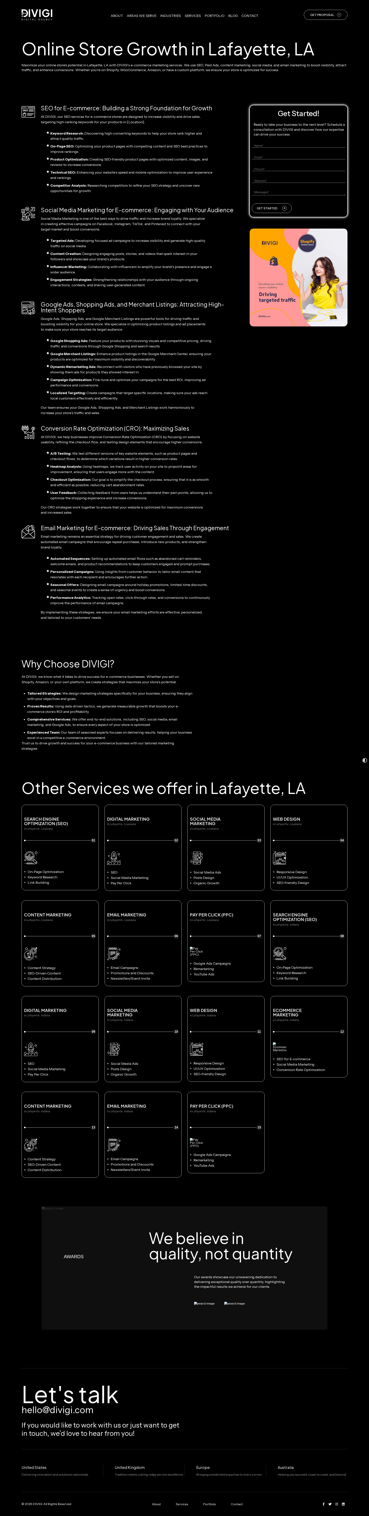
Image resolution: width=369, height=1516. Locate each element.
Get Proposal (322, 15)
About (117, 16)
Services (193, 16)
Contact (250, 16)
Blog (233, 16)
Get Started (267, 208)
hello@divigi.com (58, 1409)
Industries (170, 16)
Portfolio (214, 16)
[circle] (324, 1504)
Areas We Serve (141, 16)
